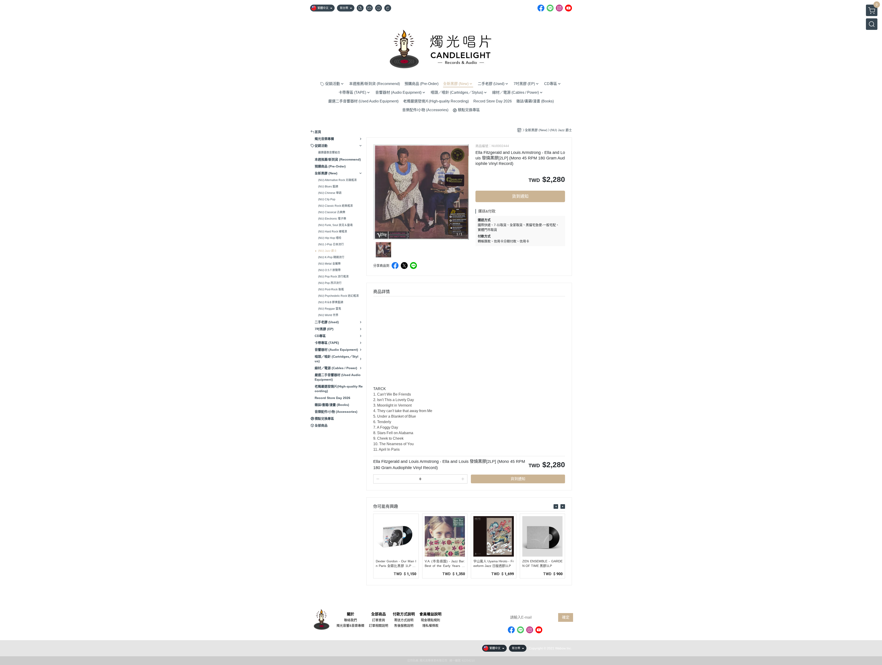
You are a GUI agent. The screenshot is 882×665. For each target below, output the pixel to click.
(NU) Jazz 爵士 (327, 250)
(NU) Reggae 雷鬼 (329, 308)
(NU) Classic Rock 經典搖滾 (335, 205)
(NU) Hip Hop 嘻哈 (329, 238)
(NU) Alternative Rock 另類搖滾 (337, 180)
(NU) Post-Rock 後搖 (331, 289)
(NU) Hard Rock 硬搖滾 (332, 231)
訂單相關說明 (378, 625)
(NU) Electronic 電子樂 (332, 218)
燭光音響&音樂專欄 (350, 625)
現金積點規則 (430, 620)
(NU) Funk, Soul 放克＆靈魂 (335, 225)
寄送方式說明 (403, 620)
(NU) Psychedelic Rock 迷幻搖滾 (338, 295)
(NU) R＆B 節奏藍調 (330, 302)
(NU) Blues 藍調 (328, 186)
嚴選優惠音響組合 (329, 152)
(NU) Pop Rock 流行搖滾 (333, 276)
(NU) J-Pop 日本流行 (331, 244)
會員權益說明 (430, 614)
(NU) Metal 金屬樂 (329, 263)
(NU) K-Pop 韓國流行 (331, 257)
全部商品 (378, 614)
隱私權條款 (430, 625)
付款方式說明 (404, 614)
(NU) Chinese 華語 (330, 193)
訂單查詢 (378, 620)
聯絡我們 (350, 620)
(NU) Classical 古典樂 (331, 212)
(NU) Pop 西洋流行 (330, 283)
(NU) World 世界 (328, 315)
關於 (350, 614)
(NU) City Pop (326, 199)
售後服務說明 (403, 625)
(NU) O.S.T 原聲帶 (329, 270)
